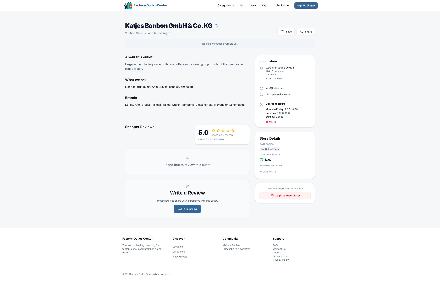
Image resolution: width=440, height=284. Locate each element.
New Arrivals (180, 256)
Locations (178, 246)
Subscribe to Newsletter (236, 248)
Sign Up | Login (306, 5)
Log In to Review (187, 208)
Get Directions (274, 78)
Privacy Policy (281, 259)
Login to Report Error (285, 195)
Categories (224, 5)
